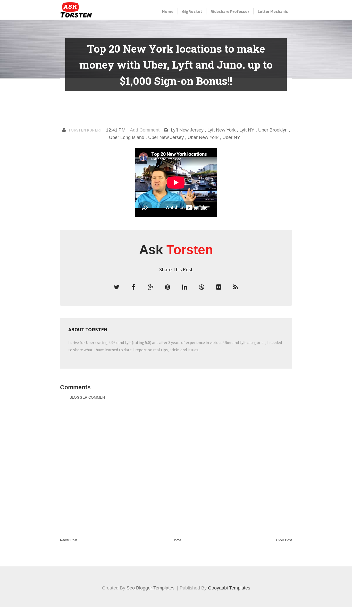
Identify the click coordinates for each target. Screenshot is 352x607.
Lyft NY (246, 130)
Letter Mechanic (273, 11)
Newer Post (68, 540)
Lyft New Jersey (187, 130)
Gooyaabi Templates (229, 587)
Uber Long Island (126, 137)
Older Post (284, 540)
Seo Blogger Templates (150, 587)
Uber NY (231, 137)
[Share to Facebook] (133, 287)
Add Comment (145, 130)
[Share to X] (116, 287)
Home (167, 11)
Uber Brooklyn (273, 130)
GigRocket (192, 11)
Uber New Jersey (166, 137)
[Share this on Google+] (150, 287)
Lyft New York (221, 130)
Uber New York (203, 137)
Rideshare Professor (230, 11)
